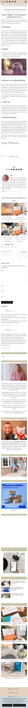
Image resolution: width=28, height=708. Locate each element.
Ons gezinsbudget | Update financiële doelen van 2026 (20, 219)
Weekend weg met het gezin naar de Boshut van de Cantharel (7, 253)
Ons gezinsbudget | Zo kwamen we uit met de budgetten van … (20, 239)
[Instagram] (4, 1)
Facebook (20, 191)
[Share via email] (6, 244)
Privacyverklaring (19, 705)
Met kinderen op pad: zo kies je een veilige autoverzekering (7, 239)
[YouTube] (10, 1)
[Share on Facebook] (8, 244)
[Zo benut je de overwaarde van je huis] (14, 669)
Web (7, 191)
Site (2, 296)
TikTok (14, 692)
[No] (26, 702)
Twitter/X (11, 191)
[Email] (21, 169)
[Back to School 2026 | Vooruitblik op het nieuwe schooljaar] (5, 589)
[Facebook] (12, 1)
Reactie (3, 270)
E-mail (2, 291)
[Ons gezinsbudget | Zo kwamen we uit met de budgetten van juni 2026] (20, 229)
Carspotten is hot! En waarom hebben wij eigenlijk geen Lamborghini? (20, 255)
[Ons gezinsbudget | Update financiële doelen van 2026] (20, 209)
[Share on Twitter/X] (10, 244)
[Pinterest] (7, 1)
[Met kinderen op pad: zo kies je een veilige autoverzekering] (7, 229)
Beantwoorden (6, 325)
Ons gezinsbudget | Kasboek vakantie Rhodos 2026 (7, 219)
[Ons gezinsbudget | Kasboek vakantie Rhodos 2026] (7, 209)
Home (2, 9)
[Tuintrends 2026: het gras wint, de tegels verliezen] (5, 595)
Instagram (15, 191)
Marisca (9, 12)
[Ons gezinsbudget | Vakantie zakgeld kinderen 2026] (14, 614)
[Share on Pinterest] (12, 244)
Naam (2, 285)
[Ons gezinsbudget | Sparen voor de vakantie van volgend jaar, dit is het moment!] (5, 583)
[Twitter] (2, 1)
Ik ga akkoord (7, 705)
